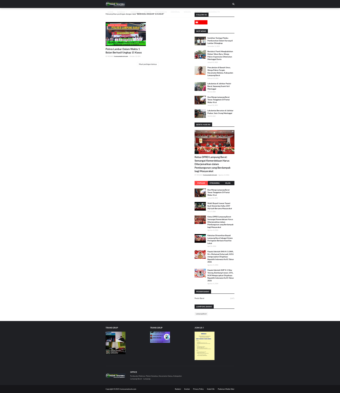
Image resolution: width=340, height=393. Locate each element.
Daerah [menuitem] (121, 12)
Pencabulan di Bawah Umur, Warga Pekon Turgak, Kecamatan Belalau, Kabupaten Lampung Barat (220, 71)
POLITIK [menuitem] (147, 12)
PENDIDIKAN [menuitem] (161, 12)
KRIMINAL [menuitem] (175, 12)
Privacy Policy (198, 389)
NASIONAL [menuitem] (135, 12)
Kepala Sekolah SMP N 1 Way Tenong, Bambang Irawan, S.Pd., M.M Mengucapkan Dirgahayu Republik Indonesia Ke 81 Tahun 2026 (220, 275)
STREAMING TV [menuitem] (213, 12)
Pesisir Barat (214, 298)
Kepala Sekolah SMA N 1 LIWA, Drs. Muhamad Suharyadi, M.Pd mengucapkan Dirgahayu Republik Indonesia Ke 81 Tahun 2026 (220, 256)
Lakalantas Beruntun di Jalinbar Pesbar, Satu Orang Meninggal (220, 111)
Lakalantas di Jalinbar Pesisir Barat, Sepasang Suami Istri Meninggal (219, 86)
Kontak (187, 389)
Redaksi (178, 389)
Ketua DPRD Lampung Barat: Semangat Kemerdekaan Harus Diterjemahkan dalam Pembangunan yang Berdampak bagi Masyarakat (212, 164)
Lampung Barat (201, 314)
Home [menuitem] (110, 12)
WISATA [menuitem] (187, 12)
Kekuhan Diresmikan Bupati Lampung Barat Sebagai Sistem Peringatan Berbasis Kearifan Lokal (220, 239)
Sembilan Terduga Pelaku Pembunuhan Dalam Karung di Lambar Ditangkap (220, 40)
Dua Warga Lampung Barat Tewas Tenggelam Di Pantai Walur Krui (218, 99)
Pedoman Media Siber (226, 389)
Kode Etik (210, 389)
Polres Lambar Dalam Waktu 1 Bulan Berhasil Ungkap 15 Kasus (124, 50)
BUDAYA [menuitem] (198, 12)
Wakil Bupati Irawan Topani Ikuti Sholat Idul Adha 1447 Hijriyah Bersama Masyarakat (219, 206)
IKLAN (227, 183)
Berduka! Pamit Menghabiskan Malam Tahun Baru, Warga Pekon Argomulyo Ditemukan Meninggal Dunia (220, 55)
